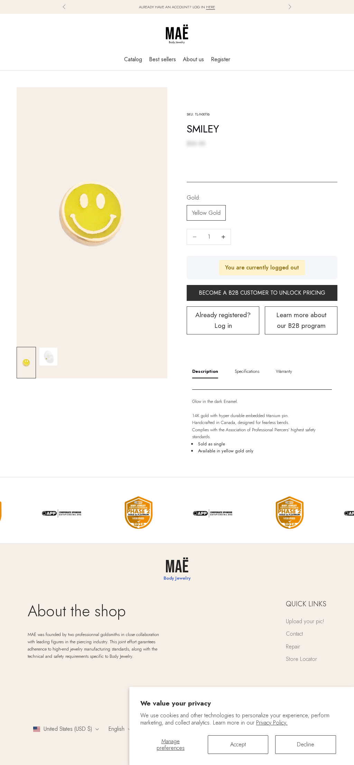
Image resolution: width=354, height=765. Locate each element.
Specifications (247, 371)
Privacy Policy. (272, 723)
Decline (305, 744)
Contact (294, 634)
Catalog (133, 59)
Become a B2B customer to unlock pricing (262, 293)
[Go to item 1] (26, 362)
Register (220, 59)
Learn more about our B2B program (301, 320)
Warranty (284, 371)
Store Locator (301, 659)
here (210, 7)
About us (193, 59)
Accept (238, 744)
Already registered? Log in (223, 320)
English (116, 729)
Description (205, 371)
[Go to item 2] (48, 356)
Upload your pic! (305, 621)
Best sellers (162, 59)
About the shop (77, 611)
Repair (293, 647)
